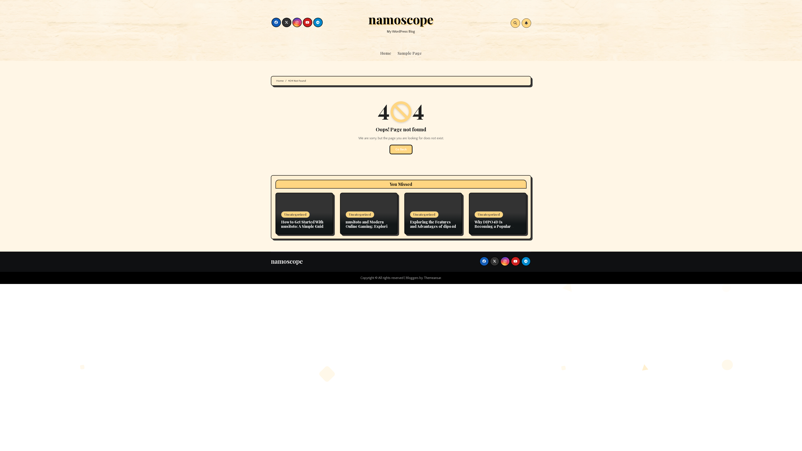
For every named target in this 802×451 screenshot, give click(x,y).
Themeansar (432, 278)
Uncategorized (295, 214)
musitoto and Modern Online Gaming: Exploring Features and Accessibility (369, 228)
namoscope (400, 19)
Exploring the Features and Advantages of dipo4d (433, 224)
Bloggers (412, 278)
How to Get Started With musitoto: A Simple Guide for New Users (303, 226)
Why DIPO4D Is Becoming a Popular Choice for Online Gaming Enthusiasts (498, 228)
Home (385, 53)
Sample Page (410, 53)
